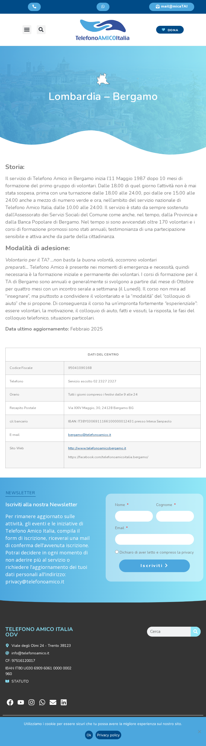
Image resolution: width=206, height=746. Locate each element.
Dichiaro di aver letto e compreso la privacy (157, 552)
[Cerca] (196, 632)
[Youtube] (20, 702)
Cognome (164, 505)
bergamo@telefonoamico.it (89, 434)
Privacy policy (108, 735)
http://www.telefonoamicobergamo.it (97, 448)
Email (120, 528)
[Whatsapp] (42, 702)
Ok (89, 735)
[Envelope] (53, 702)
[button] (27, 29)
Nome (120, 505)
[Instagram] (31, 702)
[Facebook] (10, 702)
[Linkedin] (63, 702)
